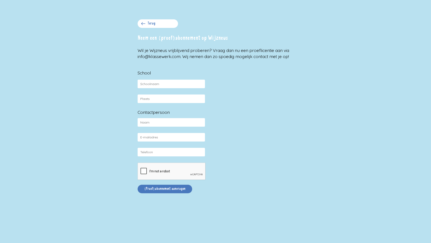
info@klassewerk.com (159, 56)
